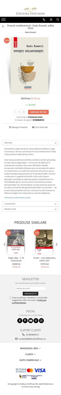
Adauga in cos (38, 112)
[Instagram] (41, 320)
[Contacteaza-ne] (44, 19)
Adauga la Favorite (19, 127)
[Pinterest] (25, 320)
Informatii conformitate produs (17, 197)
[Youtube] (30, 320)
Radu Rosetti (30, 32)
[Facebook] (19, 320)
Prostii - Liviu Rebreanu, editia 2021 (44, 259)
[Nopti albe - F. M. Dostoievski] (16, 242)
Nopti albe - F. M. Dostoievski (16, 259)
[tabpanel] (30, 65)
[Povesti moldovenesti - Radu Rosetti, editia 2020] (30, 65)
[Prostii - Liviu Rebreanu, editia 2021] (44, 242)
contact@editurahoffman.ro (32, 338)
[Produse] (3, 20)
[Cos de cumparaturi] (51, 19)
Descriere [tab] (8, 142)
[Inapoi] (2, 26)
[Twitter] (35, 320)
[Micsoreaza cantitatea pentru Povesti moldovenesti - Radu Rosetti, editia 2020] (15, 112)
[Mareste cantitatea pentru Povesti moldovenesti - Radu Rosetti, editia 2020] (24, 112)
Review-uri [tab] (10, 209)
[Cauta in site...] (58, 19)
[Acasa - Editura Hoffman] (30, 11)
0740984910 (32, 334)
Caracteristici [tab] (9, 203)
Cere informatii (41, 127)
